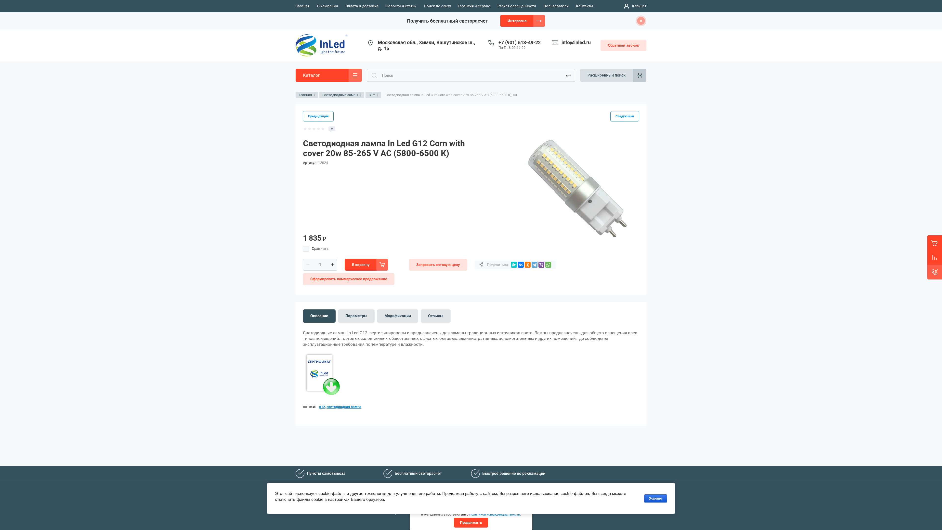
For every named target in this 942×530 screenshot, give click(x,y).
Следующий (624, 116)
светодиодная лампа (344, 407)
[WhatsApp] (548, 265)
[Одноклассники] (528, 265)
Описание (319, 316)
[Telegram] (534, 265)
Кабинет (639, 6)
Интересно (517, 21)
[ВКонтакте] (521, 265)
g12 (322, 407)
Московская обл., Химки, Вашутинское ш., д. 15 (426, 45)
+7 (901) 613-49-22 (519, 42)
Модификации (397, 316)
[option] (576, 189)
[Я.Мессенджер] (514, 265)
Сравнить (320, 248)
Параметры (356, 316)
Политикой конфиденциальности (494, 514)
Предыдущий (318, 116)
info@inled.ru (576, 42)
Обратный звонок (623, 45)
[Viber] (541, 265)
